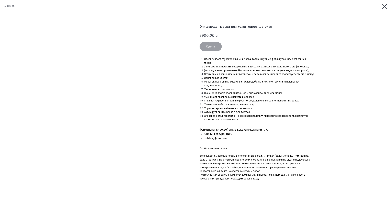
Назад (10, 6)
